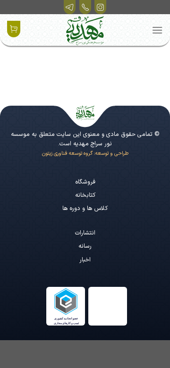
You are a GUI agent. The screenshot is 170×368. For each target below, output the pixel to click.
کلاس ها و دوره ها (85, 208)
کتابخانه (85, 195)
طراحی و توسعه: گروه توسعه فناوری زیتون (85, 154)
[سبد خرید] (13, 29)
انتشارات (85, 232)
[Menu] (157, 30)
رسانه (85, 246)
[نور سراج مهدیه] (85, 30)
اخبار (85, 259)
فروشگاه (85, 181)
